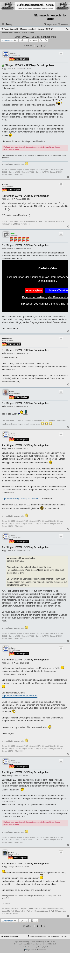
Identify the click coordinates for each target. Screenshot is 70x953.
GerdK (12, 234)
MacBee (5, 184)
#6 (3, 449)
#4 (3, 353)
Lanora (11, 852)
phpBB (26, 944)
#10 (3, 867)
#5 (3, 406)
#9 (3, 775)
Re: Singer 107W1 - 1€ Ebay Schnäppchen (25, 195)
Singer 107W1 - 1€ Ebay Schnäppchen (35, 36)
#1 (3, 69)
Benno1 (12, 392)
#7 (3, 551)
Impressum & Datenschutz (36, 950)
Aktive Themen (28, 33)
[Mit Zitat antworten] (61, 54)
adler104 (12, 53)
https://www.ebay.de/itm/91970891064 (19, 695)
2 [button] (37, 45)
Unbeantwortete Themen (10, 33)
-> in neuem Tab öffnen (57, 290)
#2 (3, 199)
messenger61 (7, 338)
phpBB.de (46, 947)
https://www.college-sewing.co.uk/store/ (20, 498)
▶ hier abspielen (34, 290)
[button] (45, 46)
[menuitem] (8, 24)
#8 (3, 663)
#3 (3, 248)
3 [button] (41, 45)
